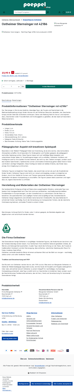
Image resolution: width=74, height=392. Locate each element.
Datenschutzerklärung (36, 359)
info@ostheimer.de (8, 298)
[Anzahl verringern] (4, 86)
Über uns (23, 359)
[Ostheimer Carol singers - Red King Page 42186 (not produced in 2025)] (37, 50)
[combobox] (30, 12)
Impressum (50, 359)
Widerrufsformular (32, 335)
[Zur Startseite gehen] (37, 5)
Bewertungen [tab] (16, 100)
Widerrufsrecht (31, 333)
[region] (37, 50)
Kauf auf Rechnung (33, 330)
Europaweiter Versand (34, 323)
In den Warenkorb (49, 86)
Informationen (57, 313)
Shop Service (31, 313)
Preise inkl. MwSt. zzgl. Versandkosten (15, 76)
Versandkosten (40, 366)
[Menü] (4, 12)
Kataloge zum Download (59, 324)
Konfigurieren (24, 384)
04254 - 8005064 (9, 322)
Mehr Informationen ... (7, 389)
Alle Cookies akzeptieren (62, 384)
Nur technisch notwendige (41, 384)
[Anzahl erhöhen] (19, 86)
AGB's (28, 316)
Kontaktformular (7, 333)
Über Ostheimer (56, 316)
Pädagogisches (56, 321)
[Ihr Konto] (59, 12)
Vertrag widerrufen (10, 338)
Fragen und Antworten (59, 319)
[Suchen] (48, 12)
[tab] (6, 100)
